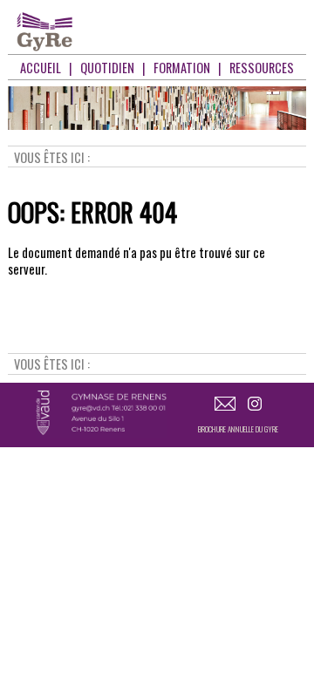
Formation (182, 67)
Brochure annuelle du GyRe (238, 429)
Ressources (261, 67)
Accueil (40, 67)
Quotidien (107, 67)
